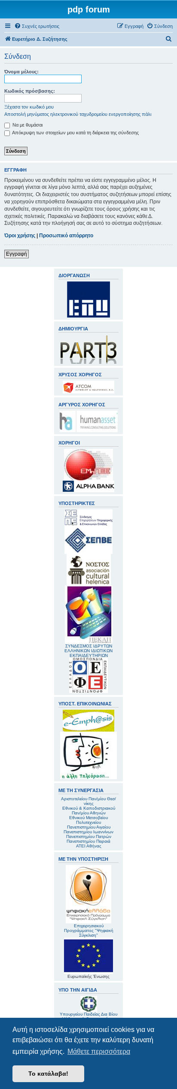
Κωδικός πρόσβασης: (29, 91)
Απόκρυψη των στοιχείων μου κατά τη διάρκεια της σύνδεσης (75, 132)
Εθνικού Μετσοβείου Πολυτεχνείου (88, 820)
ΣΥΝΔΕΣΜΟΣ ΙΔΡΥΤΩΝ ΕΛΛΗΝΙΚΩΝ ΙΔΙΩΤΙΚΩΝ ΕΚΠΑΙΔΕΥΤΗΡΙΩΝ (88, 651)
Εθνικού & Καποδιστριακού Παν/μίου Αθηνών (88, 810)
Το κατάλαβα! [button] (48, 1073)
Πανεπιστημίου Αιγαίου (88, 827)
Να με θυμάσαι (27, 124)
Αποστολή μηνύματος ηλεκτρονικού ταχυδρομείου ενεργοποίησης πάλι (77, 114)
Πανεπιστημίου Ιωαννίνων (88, 831)
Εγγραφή (16, 254)
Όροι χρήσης (19, 236)
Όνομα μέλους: (21, 71)
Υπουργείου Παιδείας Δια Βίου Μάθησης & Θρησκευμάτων (88, 1016)
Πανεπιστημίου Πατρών (88, 836)
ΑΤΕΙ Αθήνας (88, 846)
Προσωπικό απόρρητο (66, 236)
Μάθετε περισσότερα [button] (98, 1051)
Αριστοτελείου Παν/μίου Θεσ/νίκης (88, 801)
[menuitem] (36, 26)
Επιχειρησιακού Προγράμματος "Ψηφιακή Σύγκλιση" (88, 930)
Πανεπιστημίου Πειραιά (88, 841)
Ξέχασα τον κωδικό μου (29, 106)
